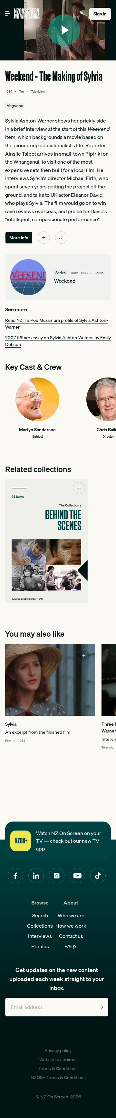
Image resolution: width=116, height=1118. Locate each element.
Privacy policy (58, 1050)
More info (18, 237)
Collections (40, 926)
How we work (70, 926)
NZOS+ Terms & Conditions (58, 1077)
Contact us (71, 936)
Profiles (40, 946)
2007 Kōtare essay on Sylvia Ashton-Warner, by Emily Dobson (58, 341)
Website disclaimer (58, 1059)
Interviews (40, 936)
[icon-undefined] (44, 238)
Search (40, 915)
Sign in (100, 13)
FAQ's (71, 946)
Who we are (71, 915)
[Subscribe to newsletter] (101, 1007)
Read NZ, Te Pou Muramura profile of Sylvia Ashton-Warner (56, 324)
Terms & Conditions (58, 1068)
